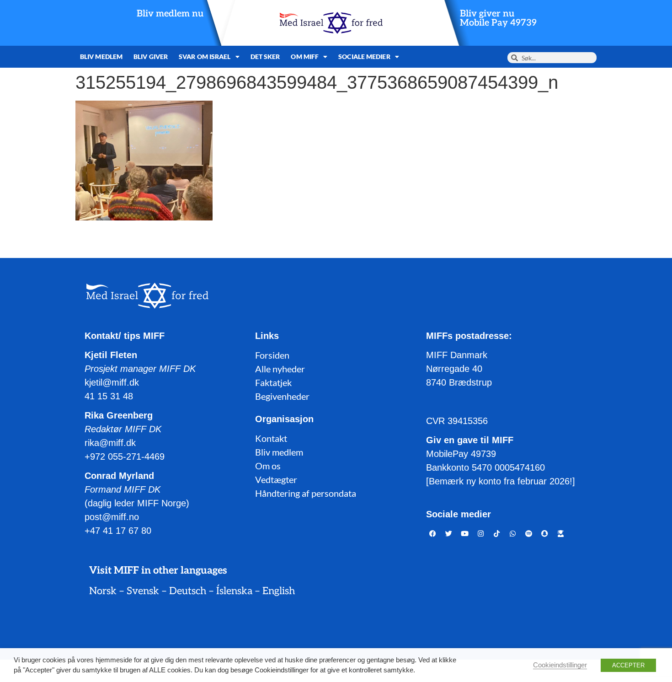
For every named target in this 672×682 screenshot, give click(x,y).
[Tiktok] (497, 533)
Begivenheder (282, 396)
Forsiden (272, 354)
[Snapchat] (545, 533)
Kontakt (271, 438)
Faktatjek (273, 382)
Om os (268, 465)
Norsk (103, 591)
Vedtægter (276, 479)
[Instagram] (481, 533)
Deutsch (187, 591)
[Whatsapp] (513, 533)
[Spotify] (529, 533)
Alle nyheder (280, 368)
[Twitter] (449, 533)
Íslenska (234, 591)
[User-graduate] (561, 533)
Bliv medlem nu (170, 13)
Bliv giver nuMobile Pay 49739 (498, 18)
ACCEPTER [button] (628, 665)
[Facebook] (433, 533)
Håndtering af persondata (305, 493)
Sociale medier (364, 56)
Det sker (265, 56)
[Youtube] (465, 533)
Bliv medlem (101, 56)
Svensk (143, 591)
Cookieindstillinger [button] (560, 665)
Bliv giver (150, 56)
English (278, 591)
